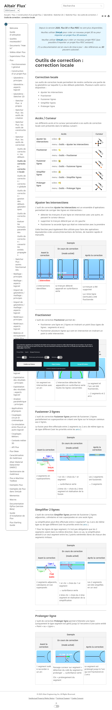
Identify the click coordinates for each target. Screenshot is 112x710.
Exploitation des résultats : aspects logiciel (19, 390)
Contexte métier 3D (19, 442)
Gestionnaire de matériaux (17, 473)
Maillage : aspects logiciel (18, 283)
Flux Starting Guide (15, 524)
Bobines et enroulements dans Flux (19, 336)
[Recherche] (100, 6)
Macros (13, 499)
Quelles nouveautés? (15, 40)
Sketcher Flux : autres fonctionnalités (20, 264)
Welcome (14, 28)
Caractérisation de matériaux (17, 457)
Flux (13, 15)
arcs (78, 429)
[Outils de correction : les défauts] (103, 16)
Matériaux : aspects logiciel (19, 326)
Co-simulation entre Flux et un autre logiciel (19, 427)
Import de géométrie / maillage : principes (19, 294)
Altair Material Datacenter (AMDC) (16, 465)
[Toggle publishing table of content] (6, 24)
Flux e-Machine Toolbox (17, 479)
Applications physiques (17, 410)
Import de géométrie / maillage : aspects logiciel (19, 307)
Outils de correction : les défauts (21, 153)
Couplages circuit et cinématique (17, 418)
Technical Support (63, 698)
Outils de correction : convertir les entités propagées (21, 246)
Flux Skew (14, 451)
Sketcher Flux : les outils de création (19, 114)
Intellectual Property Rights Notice (41, 698)
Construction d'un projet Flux (29, 15)
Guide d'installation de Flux (17, 516)
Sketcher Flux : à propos (19, 103)
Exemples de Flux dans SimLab (18, 490)
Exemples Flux (16, 485)
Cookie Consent (77, 698)
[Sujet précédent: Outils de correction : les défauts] (103, 16)
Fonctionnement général (19, 66)
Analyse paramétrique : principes (20, 402)
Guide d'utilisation (15, 33)
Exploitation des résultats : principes (19, 380)
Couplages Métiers (16, 435)
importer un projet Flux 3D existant (70, 35)
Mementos (14, 495)
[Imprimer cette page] (109, 16)
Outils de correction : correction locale (19, 17)
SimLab (58, 32)
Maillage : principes (18, 275)
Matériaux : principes (19, 318)
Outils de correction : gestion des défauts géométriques (21, 200)
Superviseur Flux (17, 56)
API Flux (15, 447)
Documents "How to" (18, 47)
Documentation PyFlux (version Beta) (17, 506)
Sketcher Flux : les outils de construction (20, 127)
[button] (9, 28)
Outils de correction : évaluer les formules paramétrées (21, 223)
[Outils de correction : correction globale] (105, 16)
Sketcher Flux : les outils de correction (81, 15)
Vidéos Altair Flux (17, 52)
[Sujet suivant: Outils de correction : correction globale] (105, 16)
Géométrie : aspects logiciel (19, 87)
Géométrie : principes (19, 79)
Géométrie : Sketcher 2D (53, 15)
